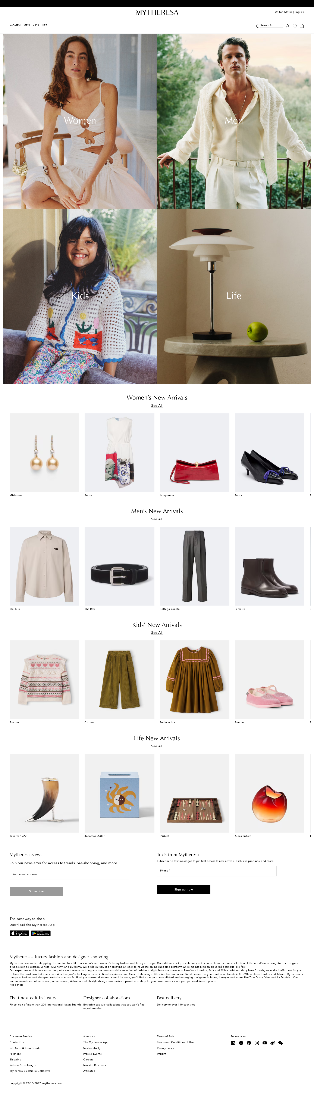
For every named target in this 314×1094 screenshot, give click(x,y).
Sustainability (92, 1048)
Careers (88, 1060)
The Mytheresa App (96, 1042)
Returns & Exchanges (23, 1065)
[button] (257, 25)
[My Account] (287, 26)
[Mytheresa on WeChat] (280, 1042)
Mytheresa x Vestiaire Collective (30, 1071)
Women (80, 121)
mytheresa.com (52, 1083)
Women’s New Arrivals (157, 398)
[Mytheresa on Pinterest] (249, 1042)
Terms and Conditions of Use (175, 1042)
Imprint (161, 1054)
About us (89, 1036)
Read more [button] (17, 985)
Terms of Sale (165, 1036)
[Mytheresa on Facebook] (241, 1042)
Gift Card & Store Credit (25, 1048)
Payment (15, 1054)
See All (157, 406)
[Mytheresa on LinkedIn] (233, 1042)
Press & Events (92, 1054)
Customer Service (21, 1036)
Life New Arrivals (157, 739)
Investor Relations (94, 1065)
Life (233, 296)
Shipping (15, 1060)
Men (234, 121)
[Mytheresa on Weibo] (272, 1042)
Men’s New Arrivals (157, 512)
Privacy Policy (165, 1048)
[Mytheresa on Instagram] (257, 1042)
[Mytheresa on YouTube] (264, 1042)
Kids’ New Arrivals (157, 625)
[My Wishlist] (294, 26)
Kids (80, 296)
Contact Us (17, 1042)
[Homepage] (157, 12)
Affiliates (89, 1071)
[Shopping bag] (301, 26)
